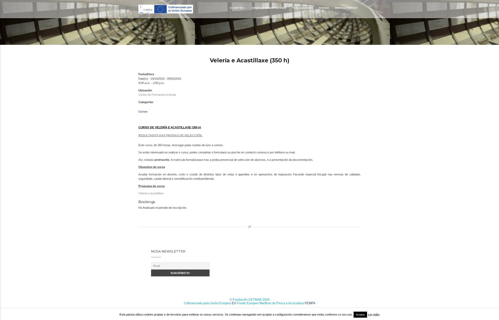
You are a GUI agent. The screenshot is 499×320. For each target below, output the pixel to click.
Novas (324, 7)
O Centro (237, 7)
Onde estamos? (346, 7)
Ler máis (374, 314)
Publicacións (302, 7)
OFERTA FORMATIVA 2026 (269, 7)
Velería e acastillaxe (151, 193)
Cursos (142, 111)
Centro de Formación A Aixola (157, 94)
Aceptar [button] (360, 314)
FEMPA (310, 303)
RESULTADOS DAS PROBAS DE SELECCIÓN (170, 135)
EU (234, 303)
